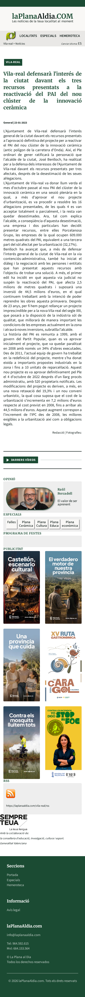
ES (80, 43)
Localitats (28, 36)
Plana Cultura (41, 524)
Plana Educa (54, 524)
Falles (11, 522)
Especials (48, 36)
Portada (12, 875)
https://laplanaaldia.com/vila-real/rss (27, 806)
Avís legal (13, 910)
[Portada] (10, 36)
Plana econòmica (70, 524)
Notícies (20, 44)
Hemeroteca (70, 36)
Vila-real (8, 44)
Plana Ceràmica (26, 524)
